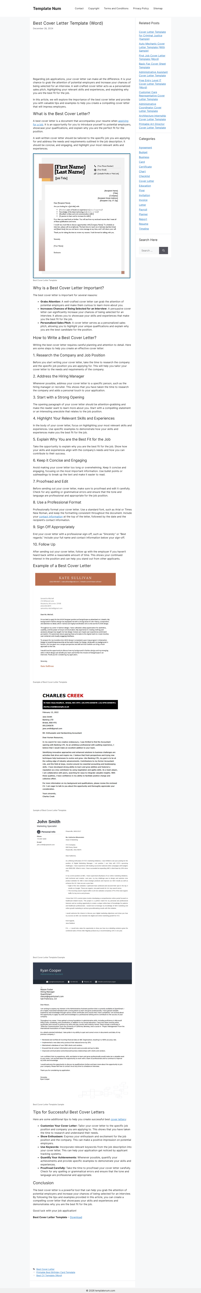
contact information (51, 516)
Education (145, 185)
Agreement (145, 147)
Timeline (144, 228)
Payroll (143, 209)
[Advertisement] (82, 54)
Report (143, 219)
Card (142, 161)
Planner (143, 214)
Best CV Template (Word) (49, 1275)
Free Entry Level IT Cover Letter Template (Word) (152, 84)
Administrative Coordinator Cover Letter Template (150, 107)
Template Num (47, 8)
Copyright (93, 8)
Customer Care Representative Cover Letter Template (152, 96)
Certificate (145, 166)
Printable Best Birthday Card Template (55, 1272)
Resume (143, 223)
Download (76, 1217)
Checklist (144, 176)
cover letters (118, 1119)
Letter (142, 204)
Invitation (144, 195)
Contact (79, 8)
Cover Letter (146, 181)
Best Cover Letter (45, 1269)
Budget (143, 152)
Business (144, 157)
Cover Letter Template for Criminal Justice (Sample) (152, 35)
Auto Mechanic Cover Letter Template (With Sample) (152, 47)
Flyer (142, 190)
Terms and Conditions (116, 8)
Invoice (143, 200)
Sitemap (158, 8)
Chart (142, 171)
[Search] (163, 250)
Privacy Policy (141, 8)
